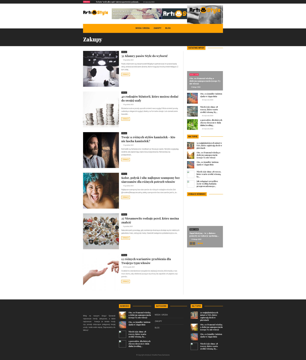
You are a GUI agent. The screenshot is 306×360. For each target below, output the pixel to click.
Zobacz (126, 74)
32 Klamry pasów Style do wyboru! (144, 56)
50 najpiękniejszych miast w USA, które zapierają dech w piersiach (209, 145)
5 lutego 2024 (195, 87)
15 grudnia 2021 (128, 145)
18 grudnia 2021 (128, 60)
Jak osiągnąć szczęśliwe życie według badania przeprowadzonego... (207, 183)
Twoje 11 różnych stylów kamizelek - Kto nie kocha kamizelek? (148, 139)
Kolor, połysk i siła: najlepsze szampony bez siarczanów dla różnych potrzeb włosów (150, 180)
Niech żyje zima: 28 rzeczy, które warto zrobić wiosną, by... (209, 109)
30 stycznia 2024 (207, 100)
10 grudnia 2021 (128, 186)
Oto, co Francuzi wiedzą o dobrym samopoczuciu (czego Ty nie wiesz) (204, 81)
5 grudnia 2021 (128, 226)
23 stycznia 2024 (148, 2)
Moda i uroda (143, 28)
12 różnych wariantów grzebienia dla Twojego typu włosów (146, 261)
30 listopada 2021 (129, 267)
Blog (167, 28)
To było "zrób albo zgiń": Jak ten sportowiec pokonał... (117, 2)
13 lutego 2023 (196, 239)
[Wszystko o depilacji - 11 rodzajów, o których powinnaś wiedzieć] (155, 14)
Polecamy (87, 2)
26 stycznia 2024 (207, 115)
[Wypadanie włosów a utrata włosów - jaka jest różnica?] (205, 23)
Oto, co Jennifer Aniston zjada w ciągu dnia (211, 95)
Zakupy (157, 28)
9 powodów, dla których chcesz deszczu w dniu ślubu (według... (211, 123)
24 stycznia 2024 (207, 129)
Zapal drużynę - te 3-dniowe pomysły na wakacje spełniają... (204, 234)
